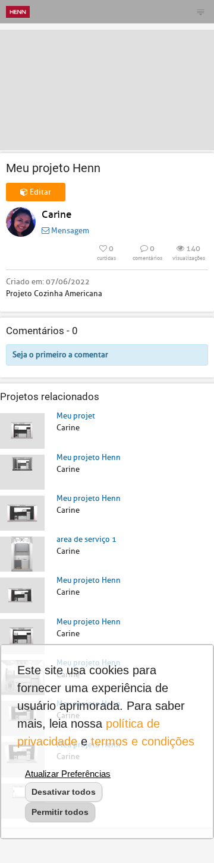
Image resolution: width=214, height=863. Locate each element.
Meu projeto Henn (88, 457)
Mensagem (69, 231)
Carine (56, 214)
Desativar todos (64, 792)
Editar (39, 192)
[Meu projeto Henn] (22, 472)
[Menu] (200, 12)
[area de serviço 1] (22, 553)
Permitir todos (60, 812)
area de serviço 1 (86, 539)
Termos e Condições (142, 741)
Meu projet (75, 416)
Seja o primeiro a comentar (60, 355)
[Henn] (18, 11)
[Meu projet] (22, 430)
